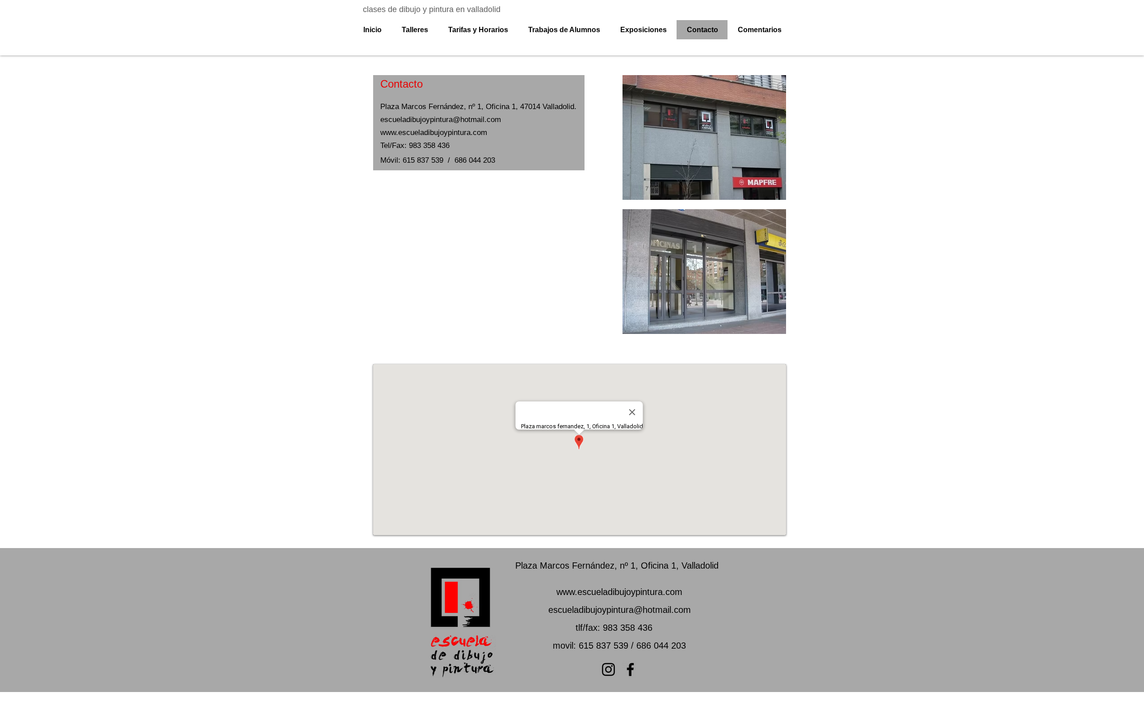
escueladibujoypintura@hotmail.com (619, 610)
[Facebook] (630, 669)
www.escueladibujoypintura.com (619, 592)
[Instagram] (608, 669)
